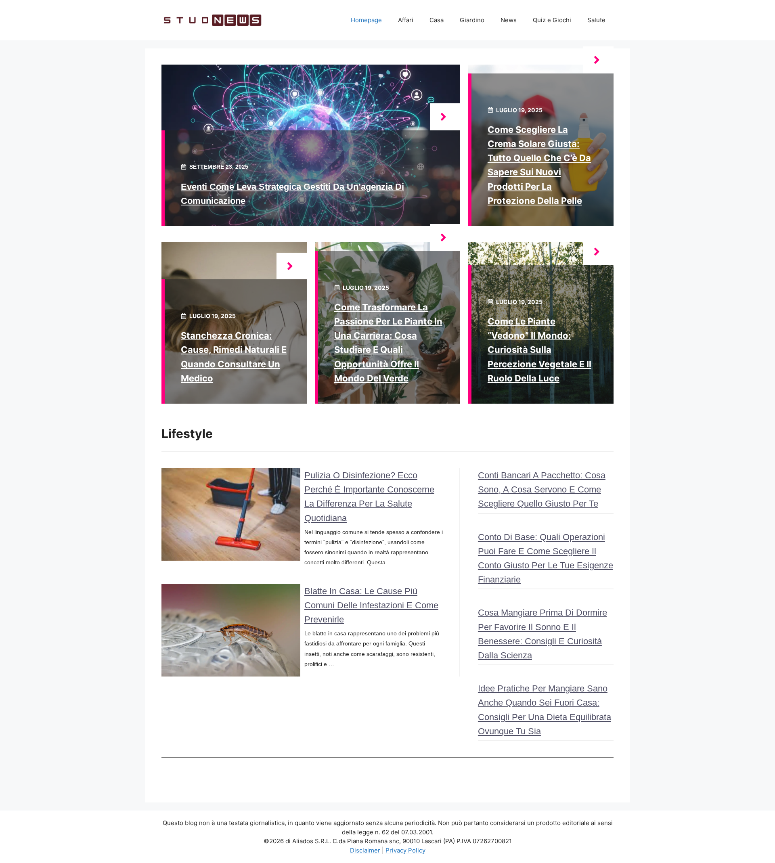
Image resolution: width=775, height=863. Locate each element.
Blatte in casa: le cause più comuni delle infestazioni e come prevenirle (371, 605)
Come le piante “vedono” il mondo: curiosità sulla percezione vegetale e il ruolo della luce (539, 349)
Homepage (366, 20)
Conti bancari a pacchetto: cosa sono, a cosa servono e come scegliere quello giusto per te (541, 489)
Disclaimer (365, 850)
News (509, 20)
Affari (405, 20)
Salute (596, 20)
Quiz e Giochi (552, 20)
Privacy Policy (405, 850)
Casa (436, 20)
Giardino (472, 20)
